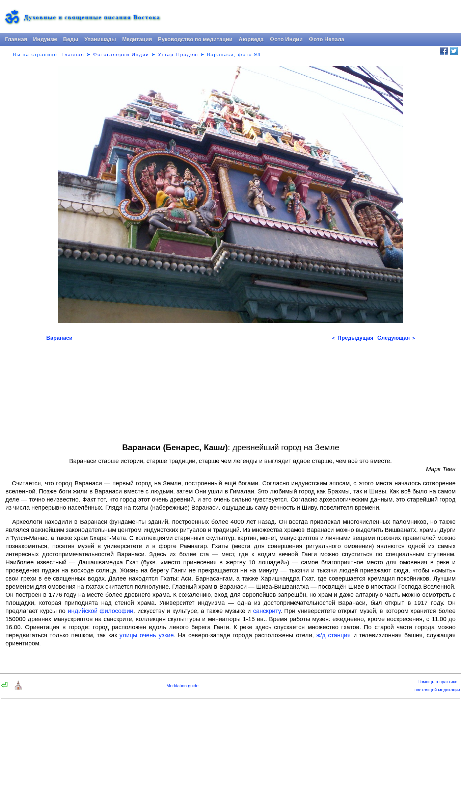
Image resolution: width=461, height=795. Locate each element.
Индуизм (45, 39)
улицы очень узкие (146, 635)
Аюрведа (251, 39)
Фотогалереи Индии (121, 54)
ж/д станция (333, 635)
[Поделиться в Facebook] (444, 51)
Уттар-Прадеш (178, 54)
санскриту (266, 611)
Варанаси (59, 338)
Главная (16, 39)
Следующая (396, 338)
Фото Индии (286, 39)
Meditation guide (182, 685)
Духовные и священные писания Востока (92, 17)
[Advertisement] (230, 389)
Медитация (137, 39)
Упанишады (100, 39)
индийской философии (101, 611)
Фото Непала (326, 39)
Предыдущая (352, 338)
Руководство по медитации (195, 39)
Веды (70, 39)
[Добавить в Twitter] (454, 51)
